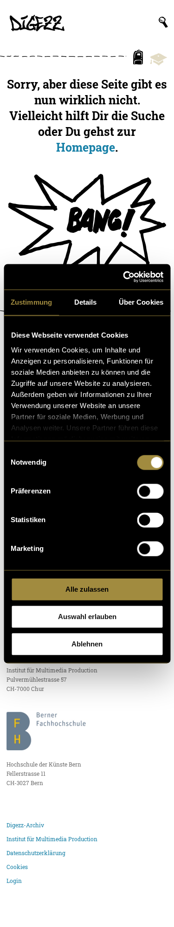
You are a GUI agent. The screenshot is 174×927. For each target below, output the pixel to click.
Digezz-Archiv (25, 825)
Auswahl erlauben (87, 616)
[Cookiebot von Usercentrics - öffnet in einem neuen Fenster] (123, 277)
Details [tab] (85, 302)
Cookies (17, 866)
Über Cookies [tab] (141, 302)
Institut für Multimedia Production (51, 839)
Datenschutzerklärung (35, 853)
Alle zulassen (87, 589)
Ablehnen (87, 644)
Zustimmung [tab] (31, 302)
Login (14, 880)
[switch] (150, 491)
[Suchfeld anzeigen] (163, 22)
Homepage (85, 147)
